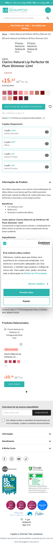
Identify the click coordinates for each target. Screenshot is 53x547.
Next (51, 2)
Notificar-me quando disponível (23, 106)
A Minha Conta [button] (8, 448)
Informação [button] (7, 434)
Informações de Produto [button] (15, 182)
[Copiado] (41, 132)
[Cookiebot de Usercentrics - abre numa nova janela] (38, 243)
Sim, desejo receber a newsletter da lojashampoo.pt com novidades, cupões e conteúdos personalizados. (28, 422)
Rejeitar (26, 301)
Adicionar (14, 384)
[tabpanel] (14, 357)
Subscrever (41, 412)
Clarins (5, 58)
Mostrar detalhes (36, 284)
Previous (1, 2)
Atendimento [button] (8, 441)
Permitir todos (26, 292)
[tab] (26, 182)
